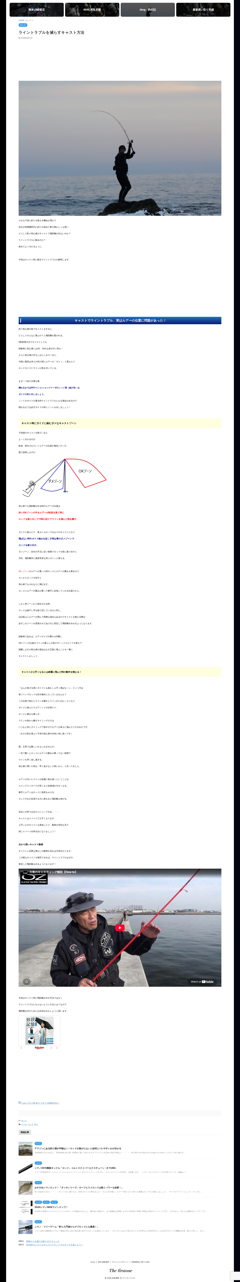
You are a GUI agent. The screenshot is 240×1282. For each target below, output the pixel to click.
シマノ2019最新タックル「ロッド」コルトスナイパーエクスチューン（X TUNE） (76, 1168)
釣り (36, 1124)
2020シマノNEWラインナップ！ (51, 1207)
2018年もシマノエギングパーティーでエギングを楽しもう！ (54, 1244)
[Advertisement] (120, 60)
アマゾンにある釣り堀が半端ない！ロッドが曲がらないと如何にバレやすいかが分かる (78, 1148)
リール (24, 1124)
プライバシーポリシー (120, 1262)
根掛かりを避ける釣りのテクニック (43, 1241)
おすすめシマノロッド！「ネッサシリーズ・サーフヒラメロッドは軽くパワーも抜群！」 (79, 1187)
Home (93, 1262)
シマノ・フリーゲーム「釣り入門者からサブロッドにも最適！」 (67, 1226)
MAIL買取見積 (103, 1262)
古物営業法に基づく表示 (140, 1262)
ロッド (24, 1121)
